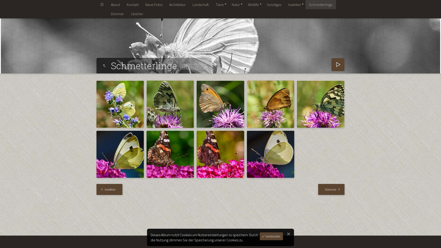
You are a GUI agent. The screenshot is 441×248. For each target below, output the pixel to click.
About (115, 4)
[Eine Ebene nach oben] (104, 65)
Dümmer (117, 13)
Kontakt (133, 4)
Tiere (220, 4)
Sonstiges (274, 4)
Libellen (137, 13)
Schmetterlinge (321, 4)
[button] (9, 238)
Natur (236, 4)
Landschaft (200, 4)
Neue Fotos (153, 4)
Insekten (294, 4)
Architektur (177, 4)
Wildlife (253, 4)
